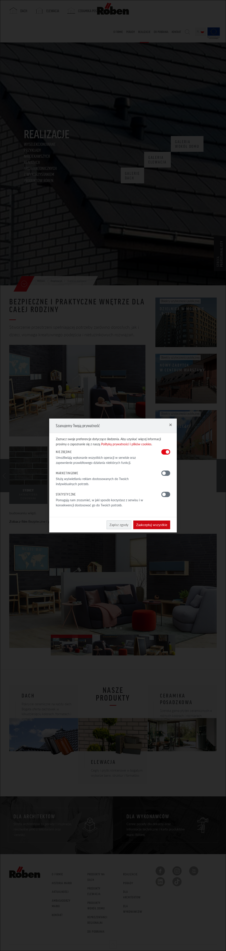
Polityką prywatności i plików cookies (126, 444)
